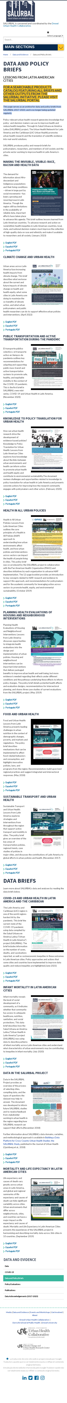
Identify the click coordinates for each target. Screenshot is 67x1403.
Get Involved (56, 1312)
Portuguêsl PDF (13, 250)
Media (9, 1312)
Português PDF (13, 329)
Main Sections (19, 47)
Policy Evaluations (12, 1284)
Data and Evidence (21, 54)
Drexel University (49, 1322)
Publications (10, 1290)
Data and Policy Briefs (14, 1278)
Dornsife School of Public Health (26, 1322)
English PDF (11, 242)
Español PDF (12, 246)
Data (7, 1266)
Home (5, 54)
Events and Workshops (40, 1312)
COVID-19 (9, 1272)
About (34, 1315)
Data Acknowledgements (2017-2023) (21, 1296)
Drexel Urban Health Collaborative (34, 1320)
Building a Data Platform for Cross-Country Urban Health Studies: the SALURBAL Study (31, 1140)
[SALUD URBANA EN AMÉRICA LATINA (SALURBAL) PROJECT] (33, 21)
